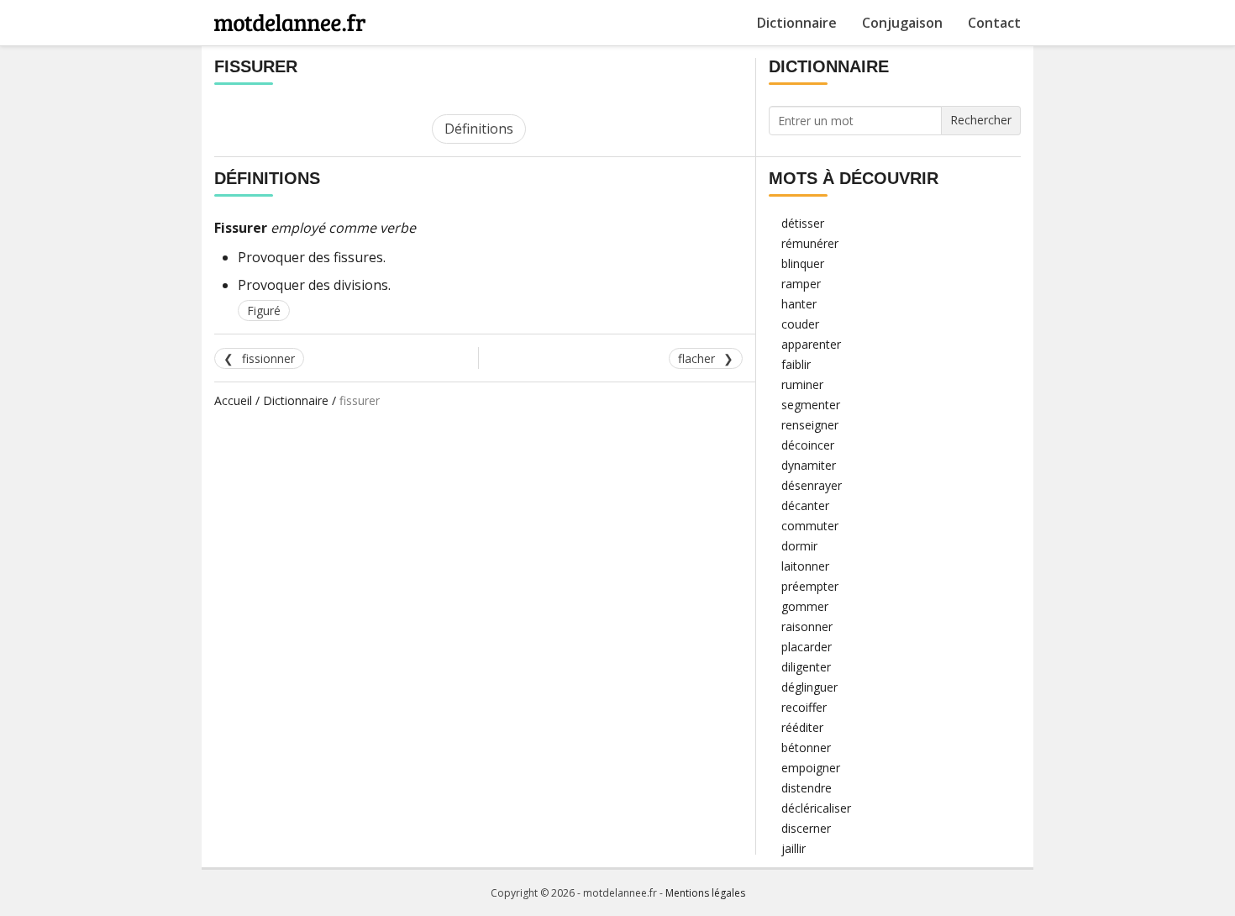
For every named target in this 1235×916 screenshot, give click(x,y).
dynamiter (808, 465)
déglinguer (809, 687)
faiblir (796, 364)
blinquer (802, 263)
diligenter (806, 667)
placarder (806, 647)
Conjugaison (902, 22)
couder (800, 324)
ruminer (802, 384)
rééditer (802, 727)
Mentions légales (705, 893)
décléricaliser (816, 808)
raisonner (807, 626)
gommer (804, 606)
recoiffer (804, 707)
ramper (801, 284)
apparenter (811, 344)
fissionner (268, 358)
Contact (994, 22)
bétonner (806, 747)
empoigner (810, 768)
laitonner (805, 566)
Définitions (478, 128)
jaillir (793, 848)
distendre (806, 788)
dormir (799, 546)
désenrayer (811, 485)
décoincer (807, 445)
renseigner (809, 425)
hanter (799, 304)
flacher (696, 358)
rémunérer (809, 243)
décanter (805, 505)
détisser (802, 223)
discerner (806, 828)
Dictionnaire (797, 22)
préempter (809, 586)
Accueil (233, 400)
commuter (809, 526)
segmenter (810, 405)
